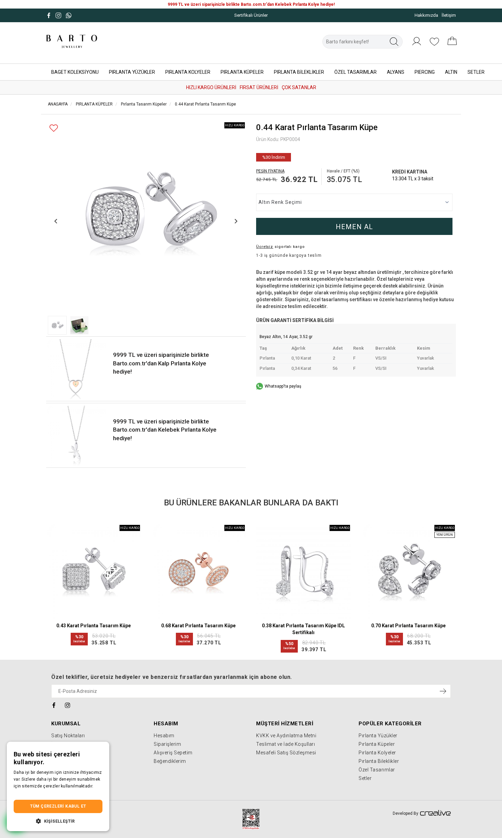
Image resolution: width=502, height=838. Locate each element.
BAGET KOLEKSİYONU (75, 72)
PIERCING (425, 72)
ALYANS (395, 72)
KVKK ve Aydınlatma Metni (286, 735)
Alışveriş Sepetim (173, 752)
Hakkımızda (426, 15)
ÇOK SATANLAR (299, 87)
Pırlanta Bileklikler (379, 761)
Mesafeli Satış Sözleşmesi (286, 752)
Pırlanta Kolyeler (377, 752)
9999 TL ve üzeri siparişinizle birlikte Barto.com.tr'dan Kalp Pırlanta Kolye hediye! (161, 363)
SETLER (476, 72)
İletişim (449, 15)
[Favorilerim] (434, 45)
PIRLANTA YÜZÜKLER (132, 72)
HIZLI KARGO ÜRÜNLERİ (211, 87)
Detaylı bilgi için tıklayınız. (39, 793)
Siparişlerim (167, 744)
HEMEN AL (354, 227)
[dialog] (58, 787)
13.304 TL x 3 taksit (412, 178)
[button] (57, 325)
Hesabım (164, 735)
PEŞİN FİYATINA (270, 171)
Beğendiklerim (170, 761)
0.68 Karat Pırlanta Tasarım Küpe (198, 625)
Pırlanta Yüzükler (378, 735)
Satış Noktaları (68, 735)
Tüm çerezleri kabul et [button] (58, 806)
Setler (365, 778)
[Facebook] (54, 704)
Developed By (405, 813)
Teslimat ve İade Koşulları (285, 744)
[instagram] (68, 704)
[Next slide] (236, 221)
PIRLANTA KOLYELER (187, 72)
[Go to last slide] (56, 221)
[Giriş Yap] (417, 45)
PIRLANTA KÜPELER (242, 72)
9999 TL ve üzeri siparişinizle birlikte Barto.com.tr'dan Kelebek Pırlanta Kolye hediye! (165, 430)
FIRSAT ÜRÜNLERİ (259, 87)
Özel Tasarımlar (377, 769)
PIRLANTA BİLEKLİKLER (299, 72)
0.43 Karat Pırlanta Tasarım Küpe (93, 625)
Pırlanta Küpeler (377, 744)
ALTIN (451, 72)
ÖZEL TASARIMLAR (355, 72)
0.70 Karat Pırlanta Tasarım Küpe (408, 625)
